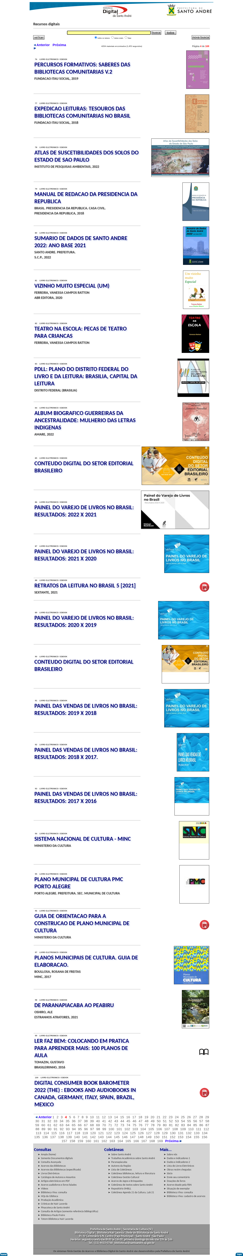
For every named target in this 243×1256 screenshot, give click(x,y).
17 (134, 1117)
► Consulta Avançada (49, 1162)
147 (133, 1137)
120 (93, 1133)
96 (86, 1129)
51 (165, 1121)
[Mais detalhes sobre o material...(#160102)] (204, 1096)
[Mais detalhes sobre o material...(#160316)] (195, 1027)
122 (109, 1133)
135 (37, 1137)
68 (92, 1125)
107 (167, 1129)
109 (183, 1129)
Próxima (172, 1141)
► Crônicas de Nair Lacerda (52, 1203)
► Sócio (168, 1173)
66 (80, 1125)
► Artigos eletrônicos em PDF (54, 1181)
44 (122, 1121)
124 (125, 1133)
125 (133, 1133)
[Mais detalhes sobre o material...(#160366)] (185, 682)
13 (110, 1117)
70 (104, 1125)
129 (165, 1133)
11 (98, 1117)
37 (80, 1121)
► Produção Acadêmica (50, 1200)
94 (74, 1129)
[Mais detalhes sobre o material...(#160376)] (175, 528)
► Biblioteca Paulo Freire (51, 1215)
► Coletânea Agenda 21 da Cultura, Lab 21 (131, 1192)
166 (136, 1141)
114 (46, 1133)
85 (195, 1125)
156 (204, 1137)
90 (49, 1129)
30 (37, 1121)
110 (191, 1129)
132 (189, 1133)
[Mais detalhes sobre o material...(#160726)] (195, 439)
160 (88, 1141)
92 (62, 1129)
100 (111, 1129)
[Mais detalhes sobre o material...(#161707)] (180, 175)
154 (188, 1137)
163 (112, 1141)
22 (164, 1117)
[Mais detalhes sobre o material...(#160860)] (196, 263)
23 (171, 1117)
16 (128, 1117)
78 (153, 1125)
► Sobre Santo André (119, 1154)
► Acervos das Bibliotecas (52, 1166)
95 (80, 1129)
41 (104, 1121)
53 (177, 1121)
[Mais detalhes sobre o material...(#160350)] (194, 858)
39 (92, 1121)
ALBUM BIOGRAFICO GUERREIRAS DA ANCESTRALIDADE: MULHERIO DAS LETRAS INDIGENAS (85, 421)
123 (117, 1133)
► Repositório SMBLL (119, 1188)
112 (206, 1129)
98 (98, 1129)
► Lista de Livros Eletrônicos (179, 1166)
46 (134, 1121)
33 (55, 1121)
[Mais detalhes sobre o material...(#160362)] (186, 726)
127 (149, 1133)
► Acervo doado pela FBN (178, 1185)
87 (207, 1125)
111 (198, 1129)
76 (140, 1125)
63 (61, 1125)
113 (38, 1133)
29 (207, 1117)
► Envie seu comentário (177, 1177)
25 (183, 1117)
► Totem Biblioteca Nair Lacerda (55, 1219)
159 (80, 1141)
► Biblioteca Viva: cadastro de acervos (184, 1196)
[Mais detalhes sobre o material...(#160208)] (204, 1055)
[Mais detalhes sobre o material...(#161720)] (197, 87)
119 (85, 1133)
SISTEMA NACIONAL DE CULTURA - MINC (82, 839)
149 (148, 1137)
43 (116, 1121)
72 (116, 1125)
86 (201, 1125)
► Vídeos (43, 1188)
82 (177, 1125)
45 (128, 1121)
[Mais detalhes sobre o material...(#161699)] (195, 219)
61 (49, 1125)
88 (37, 1129)
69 (98, 1125)
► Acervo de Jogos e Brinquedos (125, 1181)
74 (128, 1125)
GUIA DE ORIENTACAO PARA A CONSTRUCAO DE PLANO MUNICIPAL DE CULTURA (81, 924)
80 (165, 1125)
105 (151, 1129)
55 (189, 1121)
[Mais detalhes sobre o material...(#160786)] (195, 351)
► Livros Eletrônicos (48, 1173)
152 (172, 1137)
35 (67, 1121)
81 (171, 1125)
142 (93, 1137)
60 (43, 1125)
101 (119, 1129)
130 (173, 1133)
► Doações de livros (174, 1181)
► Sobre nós (170, 1154)
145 (117, 1137)
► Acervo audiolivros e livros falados (57, 1185)
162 (104, 1141)
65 (74, 1125)
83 (183, 1125)
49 (153, 1121)
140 (77, 1137)
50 (159, 1121)
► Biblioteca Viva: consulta (52, 1192)
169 (160, 1141)
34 (61, 1121)
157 (64, 1141)
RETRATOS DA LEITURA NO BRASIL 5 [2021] (85, 586)
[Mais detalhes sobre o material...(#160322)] (191, 983)
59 (37, 1125)
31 (43, 1121)
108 (175, 1129)
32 (49, 1121)
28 (201, 1117)
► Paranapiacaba (117, 1162)
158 (72, 1141)
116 (62, 1133)
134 (204, 1133)
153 (180, 1137)
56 (195, 1121)
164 (120, 1141)
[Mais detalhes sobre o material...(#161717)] (197, 131)
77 (146, 1125)
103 (135, 1129)
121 (101, 1133)
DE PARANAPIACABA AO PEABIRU (74, 1006)
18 (140, 1117)
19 (146, 1117)
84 (189, 1125)
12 (104, 1117)
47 (140, 1121)
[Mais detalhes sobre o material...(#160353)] (191, 814)
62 (55, 1125)
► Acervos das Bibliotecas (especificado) (59, 1169)
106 (159, 1129)
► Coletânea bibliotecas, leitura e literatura (131, 1173)
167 (144, 1141)
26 (189, 1117)
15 (122, 1117)
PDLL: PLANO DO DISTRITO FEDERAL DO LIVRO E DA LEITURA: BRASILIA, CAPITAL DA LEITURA (85, 377)
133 (197, 1133)
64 (67, 1125)
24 (177, 1117)
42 (110, 1121)
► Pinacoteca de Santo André (54, 1207)
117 (69, 1133)
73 (122, 1125)
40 (98, 1121)
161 (96, 1141)
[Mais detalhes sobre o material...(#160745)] (193, 395)
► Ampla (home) (47, 1154)
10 (92, 1117)
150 (156, 1137)
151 (164, 1137)
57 (201, 1121)
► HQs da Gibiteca (48, 1196)
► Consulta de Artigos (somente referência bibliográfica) (68, 1211)
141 (85, 1137)
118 (77, 1133)
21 (158, 1117)
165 (128, 1141)
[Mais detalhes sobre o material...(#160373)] (186, 572)
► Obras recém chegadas (177, 1169)
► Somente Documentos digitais (55, 1158)
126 (141, 1133)
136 (45, 1137)
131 (181, 1133)
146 (125, 1137)
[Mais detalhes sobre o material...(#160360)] (193, 770)
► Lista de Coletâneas (120, 1169)
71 (110, 1125)
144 (109, 1137)
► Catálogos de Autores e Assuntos (56, 1177)
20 (152, 1117)
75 (134, 1125)
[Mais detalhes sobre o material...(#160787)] (196, 307)
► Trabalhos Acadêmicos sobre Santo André (131, 1158)
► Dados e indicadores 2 (177, 1162)
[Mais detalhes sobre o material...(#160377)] (175, 484)
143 (101, 1137)
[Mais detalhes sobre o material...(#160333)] (204, 928)
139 (69, 1137)
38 (86, 1121)
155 (196, 1137)
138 (61, 1137)
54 (183, 1121)
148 (141, 1137)
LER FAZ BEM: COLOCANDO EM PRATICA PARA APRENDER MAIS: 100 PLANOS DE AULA (81, 1048)
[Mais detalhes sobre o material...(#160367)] (183, 638)
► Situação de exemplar (177, 1188)
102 (127, 1129)
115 (54, 1133)
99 (104, 1129)
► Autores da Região (119, 1166)
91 (56, 1129)
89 (43, 1129)
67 (86, 1125)
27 (195, 1117)
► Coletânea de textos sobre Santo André (130, 1185)
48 (146, 1121)
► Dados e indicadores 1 (177, 1158)
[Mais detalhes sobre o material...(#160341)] (194, 902)
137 (53, 1137)
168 (152, 1141)
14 (116, 1117)
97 (92, 1129)
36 (74, 1121)
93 (68, 1129)
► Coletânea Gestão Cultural (123, 1177)
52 (171, 1121)
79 (159, 1125)
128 (157, 1133)
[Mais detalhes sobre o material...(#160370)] (204, 590)
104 (143, 1129)
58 (207, 1121)
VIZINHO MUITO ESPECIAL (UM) (71, 286)
